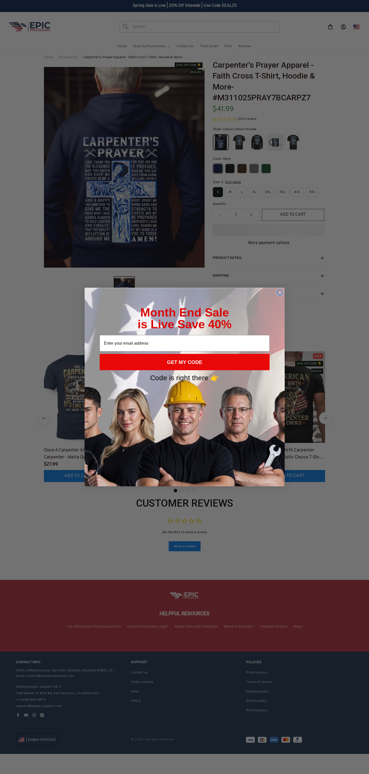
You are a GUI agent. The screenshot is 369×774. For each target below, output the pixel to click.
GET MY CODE (184, 362)
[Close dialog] (280, 292)
